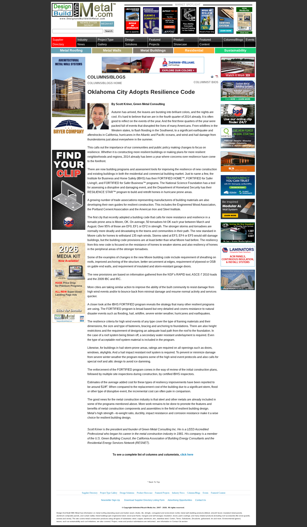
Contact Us (200, 500)
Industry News (82, 42)
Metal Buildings (153, 50)
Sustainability (235, 50)
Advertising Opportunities (180, 500)
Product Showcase (180, 42)
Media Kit (107, 23)
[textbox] (77, 31)
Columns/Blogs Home (104, 83)
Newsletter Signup (88, 24)
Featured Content (205, 42)
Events (250, 39)
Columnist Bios (206, 82)
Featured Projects (154, 42)
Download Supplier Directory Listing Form (144, 500)
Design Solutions (131, 42)
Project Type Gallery (106, 42)
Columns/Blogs (233, 39)
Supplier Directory (58, 42)
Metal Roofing (71, 50)
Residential (194, 50)
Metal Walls (112, 50)
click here (186, 454)
